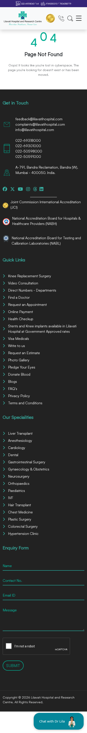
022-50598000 (28, 151)
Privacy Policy (19, 396)
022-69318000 (28, 140)
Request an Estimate (24, 353)
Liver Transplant (20, 433)
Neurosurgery (18, 476)
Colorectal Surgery (23, 526)
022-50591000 (28, 156)
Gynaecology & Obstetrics (28, 469)
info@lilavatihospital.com (34, 129)
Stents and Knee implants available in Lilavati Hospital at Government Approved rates (42, 329)
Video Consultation (23, 283)
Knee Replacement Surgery (29, 276)
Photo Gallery (18, 360)
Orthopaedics (18, 483)
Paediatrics (16, 490)
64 (37, 3)
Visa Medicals (18, 338)
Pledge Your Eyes (21, 367)
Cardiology (16, 447)
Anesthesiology (20, 440)
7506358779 (65, 3)
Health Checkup (20, 319)
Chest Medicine (20, 512)
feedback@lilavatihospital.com (38, 119)
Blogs (12, 381)
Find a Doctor (19, 297)
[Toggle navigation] (78, 18)
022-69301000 (28, 146)
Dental (13, 455)
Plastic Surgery (19, 519)
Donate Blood (19, 374)
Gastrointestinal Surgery (26, 462)
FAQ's (12, 388)
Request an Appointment (27, 304)
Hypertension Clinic (23, 533)
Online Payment (20, 311)
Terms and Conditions (25, 403)
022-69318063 (27, 3)
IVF (10, 498)
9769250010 (52, 3)
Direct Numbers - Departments (32, 290)
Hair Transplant (19, 505)
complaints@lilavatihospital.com (40, 124)
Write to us (16, 345)
